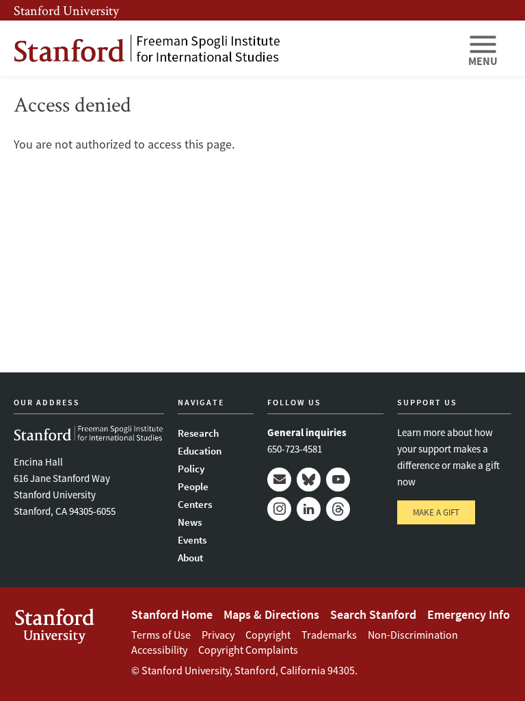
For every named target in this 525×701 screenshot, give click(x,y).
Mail (279, 480)
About (190, 557)
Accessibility (159, 650)
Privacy (218, 634)
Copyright (268, 634)
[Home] (235, 48)
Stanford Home (172, 614)
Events (192, 539)
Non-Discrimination (413, 634)
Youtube (338, 480)
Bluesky (309, 480)
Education (199, 450)
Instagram (279, 509)
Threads (338, 509)
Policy (191, 468)
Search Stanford (373, 614)
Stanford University (66, 10)
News (190, 521)
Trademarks (329, 634)
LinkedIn (309, 509)
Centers (195, 504)
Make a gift (436, 512)
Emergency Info (468, 614)
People (193, 486)
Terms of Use (161, 634)
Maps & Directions (271, 614)
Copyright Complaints (248, 650)
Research (198, 432)
